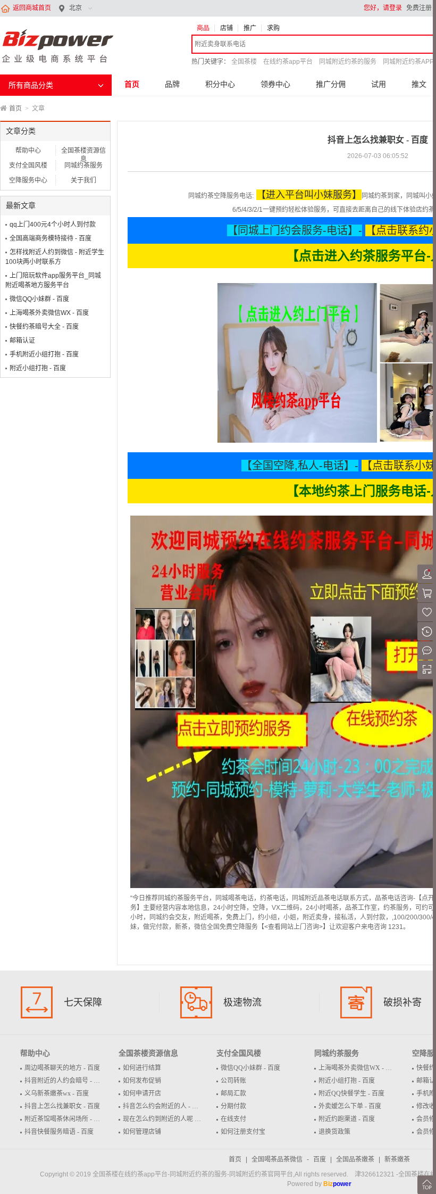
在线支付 (233, 1119)
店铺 (226, 28)
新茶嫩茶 (397, 1159)
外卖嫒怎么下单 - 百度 (349, 1106)
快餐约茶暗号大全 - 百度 (44, 326)
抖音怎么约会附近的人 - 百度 (164, 1106)
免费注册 (419, 8)
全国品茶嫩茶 (355, 1159)
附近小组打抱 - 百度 (38, 368)
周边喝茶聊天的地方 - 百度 (62, 1068)
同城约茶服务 (83, 165)
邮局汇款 (233, 1093)
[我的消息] (426, 657)
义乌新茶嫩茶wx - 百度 (56, 1093)
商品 (203, 28)
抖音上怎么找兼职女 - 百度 (62, 1106)
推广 (250, 28)
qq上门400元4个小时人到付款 (53, 224)
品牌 (172, 84)
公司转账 (233, 1080)
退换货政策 (334, 1131)
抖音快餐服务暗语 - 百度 (59, 1131)
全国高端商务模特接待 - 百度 (50, 238)
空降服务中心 (28, 180)
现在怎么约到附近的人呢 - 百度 (167, 1119)
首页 (131, 84)
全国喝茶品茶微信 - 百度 (288, 1159)
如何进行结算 (142, 1068)
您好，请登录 (383, 8)
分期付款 (233, 1106)
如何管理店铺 (142, 1131)
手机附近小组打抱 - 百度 (44, 354)
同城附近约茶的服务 (347, 61)
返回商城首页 (32, 8)
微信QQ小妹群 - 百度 (39, 299)
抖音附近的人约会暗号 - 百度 (65, 1080)
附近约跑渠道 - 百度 (346, 1119)
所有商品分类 (31, 85)
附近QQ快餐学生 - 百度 (351, 1093)
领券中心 (275, 84)
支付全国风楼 (28, 165)
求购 (273, 28)
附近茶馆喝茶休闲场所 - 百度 (65, 1119)
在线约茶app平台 (288, 61)
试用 (378, 84)
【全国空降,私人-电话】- (299, 465)
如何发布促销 (142, 1080)
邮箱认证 (22, 340)
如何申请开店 (142, 1093)
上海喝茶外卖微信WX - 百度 (49, 313)
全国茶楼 (244, 61)
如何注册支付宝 (243, 1131)
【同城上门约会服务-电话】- (294, 230)
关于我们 (83, 180)
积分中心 (220, 84)
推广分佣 (331, 84)
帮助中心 (28, 150)
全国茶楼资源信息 (83, 151)
